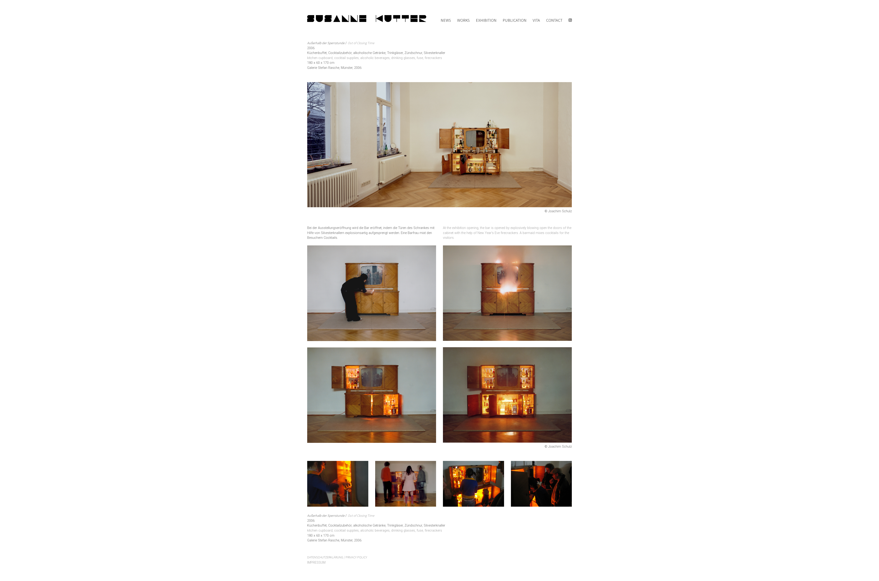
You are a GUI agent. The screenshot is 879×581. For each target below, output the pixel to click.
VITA (536, 20)
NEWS (446, 20)
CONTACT (554, 20)
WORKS (463, 20)
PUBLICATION (514, 20)
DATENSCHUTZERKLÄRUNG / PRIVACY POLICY (337, 557)
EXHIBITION (486, 20)
